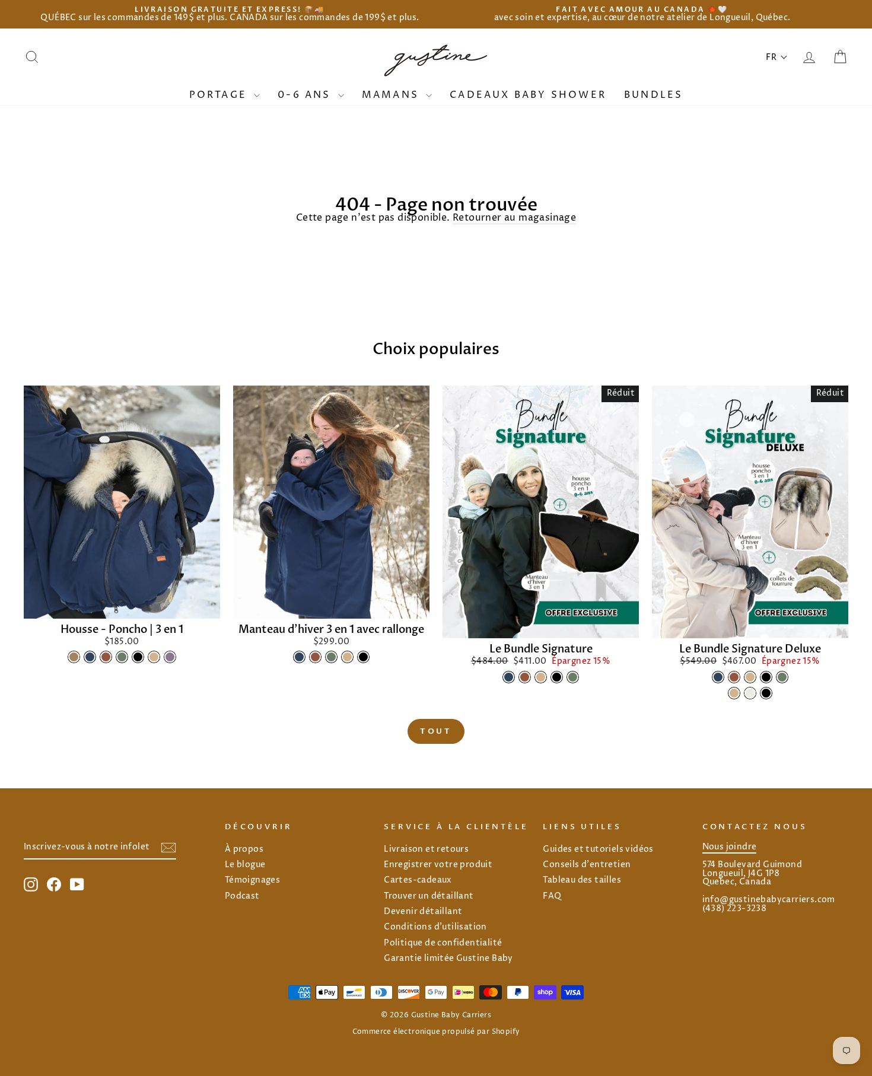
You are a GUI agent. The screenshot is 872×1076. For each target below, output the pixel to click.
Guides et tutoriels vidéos (598, 849)
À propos (244, 849)
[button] (777, 57)
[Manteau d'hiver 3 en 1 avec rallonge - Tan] (347, 657)
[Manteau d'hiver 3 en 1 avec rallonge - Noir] (363, 657)
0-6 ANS (306, 94)
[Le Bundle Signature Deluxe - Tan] (750, 677)
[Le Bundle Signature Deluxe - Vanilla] (750, 693)
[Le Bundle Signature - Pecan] (524, 677)
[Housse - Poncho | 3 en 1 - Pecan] (106, 657)
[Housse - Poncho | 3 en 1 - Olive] (122, 657)
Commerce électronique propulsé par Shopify (436, 1032)
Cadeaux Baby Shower (528, 94)
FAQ (552, 896)
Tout (436, 731)
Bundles (653, 94)
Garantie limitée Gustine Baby (448, 958)
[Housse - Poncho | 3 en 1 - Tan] (154, 657)
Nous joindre (729, 847)
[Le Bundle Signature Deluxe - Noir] (766, 677)
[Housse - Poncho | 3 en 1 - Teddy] (73, 657)
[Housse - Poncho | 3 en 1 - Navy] (90, 657)
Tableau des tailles (582, 880)
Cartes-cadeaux (418, 880)
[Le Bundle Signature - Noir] (556, 677)
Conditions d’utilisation (435, 927)
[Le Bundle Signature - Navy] (508, 677)
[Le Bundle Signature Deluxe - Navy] (718, 677)
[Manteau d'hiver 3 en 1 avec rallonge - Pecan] (315, 657)
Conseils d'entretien (587, 864)
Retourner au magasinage (514, 218)
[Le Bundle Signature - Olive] (572, 677)
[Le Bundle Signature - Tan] (540, 677)
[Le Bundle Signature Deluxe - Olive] (782, 677)
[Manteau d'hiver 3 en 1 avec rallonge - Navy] (299, 657)
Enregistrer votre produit (438, 864)
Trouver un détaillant (428, 896)
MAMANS (392, 94)
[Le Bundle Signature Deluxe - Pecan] (734, 677)
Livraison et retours (426, 849)
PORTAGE (220, 94)
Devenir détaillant (423, 911)
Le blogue (245, 864)
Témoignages (252, 880)
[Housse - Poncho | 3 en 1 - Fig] (170, 657)
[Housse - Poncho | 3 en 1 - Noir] (138, 657)
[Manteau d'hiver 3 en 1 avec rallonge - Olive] (331, 657)
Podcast (242, 896)
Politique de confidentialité (443, 943)
